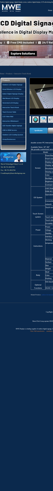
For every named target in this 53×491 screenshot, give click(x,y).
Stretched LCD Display (10, 103)
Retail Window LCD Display (11, 89)
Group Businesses (9, 139)
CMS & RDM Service (9, 130)
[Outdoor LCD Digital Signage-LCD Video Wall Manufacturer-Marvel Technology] (11, 5)
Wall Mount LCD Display (10, 98)
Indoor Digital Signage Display (12, 94)
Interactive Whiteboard (10, 121)
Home (2, 74)
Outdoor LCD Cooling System (12, 135)
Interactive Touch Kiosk (22, 74)
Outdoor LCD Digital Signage (12, 85)
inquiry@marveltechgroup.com (15, 173)
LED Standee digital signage (12, 126)
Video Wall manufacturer (37, 331)
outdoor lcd (44, 295)
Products (9, 74)
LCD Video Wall (7, 116)
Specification (39, 130)
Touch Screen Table (9, 112)
